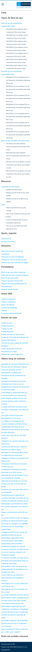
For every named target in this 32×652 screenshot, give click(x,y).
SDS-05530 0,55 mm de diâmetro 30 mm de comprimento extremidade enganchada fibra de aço (18, 89)
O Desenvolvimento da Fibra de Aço (14, 407)
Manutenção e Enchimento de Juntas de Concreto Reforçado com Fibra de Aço (14, 506)
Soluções (6, 246)
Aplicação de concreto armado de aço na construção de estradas (14, 476)
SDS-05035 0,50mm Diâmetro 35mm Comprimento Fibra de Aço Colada (16, 43)
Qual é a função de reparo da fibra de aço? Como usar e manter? (14, 630)
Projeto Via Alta (6, 329)
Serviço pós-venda (7, 241)
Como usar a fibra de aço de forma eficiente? (13, 436)
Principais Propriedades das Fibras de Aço (14, 411)
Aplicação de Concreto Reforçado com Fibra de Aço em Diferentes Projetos (15, 365)
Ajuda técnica (6, 239)
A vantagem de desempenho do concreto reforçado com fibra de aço (14, 422)
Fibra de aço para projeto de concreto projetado (14, 344)
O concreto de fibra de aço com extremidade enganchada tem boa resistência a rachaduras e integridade (14, 606)
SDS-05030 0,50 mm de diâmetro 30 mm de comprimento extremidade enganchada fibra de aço (18, 80)
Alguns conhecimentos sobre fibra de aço (14, 513)
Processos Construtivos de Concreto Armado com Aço (14, 465)
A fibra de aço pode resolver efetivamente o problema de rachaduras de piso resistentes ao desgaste (13, 374)
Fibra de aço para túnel (9, 289)
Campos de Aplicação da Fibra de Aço (14, 501)
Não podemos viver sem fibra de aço (14, 566)
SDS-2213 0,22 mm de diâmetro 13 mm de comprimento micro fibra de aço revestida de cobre (18, 174)
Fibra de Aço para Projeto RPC (12, 354)
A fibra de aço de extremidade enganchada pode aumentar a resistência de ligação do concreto (13, 543)
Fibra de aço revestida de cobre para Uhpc (18, 213)
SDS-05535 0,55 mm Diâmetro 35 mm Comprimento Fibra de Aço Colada (17, 49)
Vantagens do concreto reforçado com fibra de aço (14, 442)
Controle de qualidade (9, 308)
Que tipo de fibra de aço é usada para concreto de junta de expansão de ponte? (14, 615)
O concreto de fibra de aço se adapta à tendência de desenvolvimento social (15, 519)
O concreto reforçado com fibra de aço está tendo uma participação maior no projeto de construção (15, 560)
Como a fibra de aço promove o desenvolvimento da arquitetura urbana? (12, 578)
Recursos (6, 181)
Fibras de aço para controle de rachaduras (12, 252)
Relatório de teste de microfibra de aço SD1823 (17, 200)
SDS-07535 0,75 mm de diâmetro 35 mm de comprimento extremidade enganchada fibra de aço (18, 116)
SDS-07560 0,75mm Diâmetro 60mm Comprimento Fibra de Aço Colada (16, 61)
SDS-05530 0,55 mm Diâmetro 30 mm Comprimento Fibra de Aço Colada (17, 36)
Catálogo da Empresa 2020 (14, 189)
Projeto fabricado (7, 332)
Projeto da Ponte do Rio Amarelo (13, 334)
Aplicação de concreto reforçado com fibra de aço (14, 590)
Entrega (8, 216)
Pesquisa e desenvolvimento (11, 313)
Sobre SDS (6, 293)
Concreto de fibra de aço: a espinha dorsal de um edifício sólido (14, 448)
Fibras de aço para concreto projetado (14, 275)
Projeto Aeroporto (7, 326)
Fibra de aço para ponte (9, 278)
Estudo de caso (9, 317)
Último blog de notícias (13, 358)
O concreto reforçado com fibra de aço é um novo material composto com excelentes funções (15, 552)
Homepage (26, 4)
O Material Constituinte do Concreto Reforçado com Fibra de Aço (14, 471)
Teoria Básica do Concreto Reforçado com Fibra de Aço (14, 585)
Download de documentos (10, 187)
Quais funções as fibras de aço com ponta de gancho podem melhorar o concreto (14, 401)
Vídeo (3, 205)
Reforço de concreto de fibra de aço (14, 260)
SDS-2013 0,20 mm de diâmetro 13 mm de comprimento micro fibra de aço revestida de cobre (18, 165)
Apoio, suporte (8, 233)
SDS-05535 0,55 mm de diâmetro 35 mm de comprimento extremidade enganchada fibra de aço (18, 107)
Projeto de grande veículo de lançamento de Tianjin (11, 350)
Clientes (4, 310)
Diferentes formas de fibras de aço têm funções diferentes (15, 431)
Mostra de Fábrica (7, 305)
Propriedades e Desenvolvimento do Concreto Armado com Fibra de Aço (14, 394)
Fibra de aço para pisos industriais (13, 272)
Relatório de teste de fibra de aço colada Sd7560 (17, 194)
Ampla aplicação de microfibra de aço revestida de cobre (14, 570)
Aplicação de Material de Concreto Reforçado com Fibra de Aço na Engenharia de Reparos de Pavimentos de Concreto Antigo (15, 385)
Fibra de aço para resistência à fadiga (14, 262)
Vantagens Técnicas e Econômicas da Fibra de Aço (14, 459)
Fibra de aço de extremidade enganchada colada (11, 24)
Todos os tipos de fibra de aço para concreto (16, 209)
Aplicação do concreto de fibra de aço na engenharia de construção (14, 454)
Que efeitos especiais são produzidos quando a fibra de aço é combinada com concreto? (14, 623)
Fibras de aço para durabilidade (12, 257)
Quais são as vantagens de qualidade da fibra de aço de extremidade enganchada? (14, 526)
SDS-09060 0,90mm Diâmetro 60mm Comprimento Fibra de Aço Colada (16, 67)
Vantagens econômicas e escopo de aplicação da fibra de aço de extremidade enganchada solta (14, 535)
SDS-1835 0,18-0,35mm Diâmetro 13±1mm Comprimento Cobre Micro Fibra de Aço (18, 155)
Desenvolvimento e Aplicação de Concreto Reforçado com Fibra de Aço (14, 496)
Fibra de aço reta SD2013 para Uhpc (16, 226)
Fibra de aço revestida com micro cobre (15, 141)
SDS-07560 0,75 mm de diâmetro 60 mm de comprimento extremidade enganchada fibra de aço (18, 125)
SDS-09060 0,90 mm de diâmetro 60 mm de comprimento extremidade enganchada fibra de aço (18, 134)
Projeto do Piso (6, 323)
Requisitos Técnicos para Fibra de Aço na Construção (15, 491)
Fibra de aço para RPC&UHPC (12, 281)
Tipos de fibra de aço (12, 18)
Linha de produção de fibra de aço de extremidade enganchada (16, 221)
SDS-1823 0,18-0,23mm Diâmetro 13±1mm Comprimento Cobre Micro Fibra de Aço (18, 146)
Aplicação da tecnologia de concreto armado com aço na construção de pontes (14, 484)
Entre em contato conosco (14, 636)
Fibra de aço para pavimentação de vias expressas (13, 285)
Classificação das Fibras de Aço (12, 427)
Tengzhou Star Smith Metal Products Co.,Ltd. (14, 647)
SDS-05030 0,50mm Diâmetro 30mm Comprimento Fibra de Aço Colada (16, 30)
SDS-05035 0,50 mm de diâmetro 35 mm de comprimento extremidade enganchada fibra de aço (18, 98)
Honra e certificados (8, 302)
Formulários (7, 267)
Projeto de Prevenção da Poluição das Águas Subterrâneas (14, 338)
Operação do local (11, 229)
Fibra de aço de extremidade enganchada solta (11, 73)
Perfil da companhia (8, 299)
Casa (3, 12)
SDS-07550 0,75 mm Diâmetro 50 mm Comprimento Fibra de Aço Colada (17, 55)
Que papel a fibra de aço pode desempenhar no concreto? (12, 417)
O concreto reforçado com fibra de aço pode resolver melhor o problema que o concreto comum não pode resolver (15, 598)
